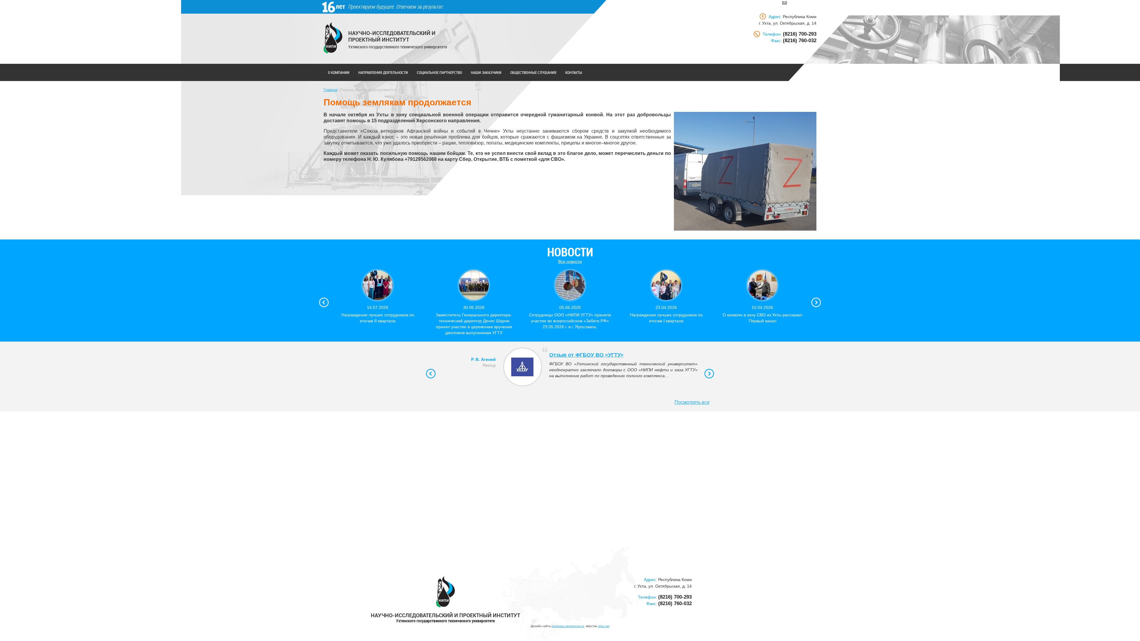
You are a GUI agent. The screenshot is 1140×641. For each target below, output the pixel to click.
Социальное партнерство (439, 72)
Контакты (573, 72)
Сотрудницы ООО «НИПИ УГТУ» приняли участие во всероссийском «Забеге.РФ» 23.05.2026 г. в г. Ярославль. (570, 320)
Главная (331, 90)
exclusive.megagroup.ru (568, 626)
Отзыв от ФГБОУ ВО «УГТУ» (586, 355)
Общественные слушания (533, 72)
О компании (338, 72)
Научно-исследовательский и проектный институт (392, 36)
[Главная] (333, 37)
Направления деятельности (383, 72)
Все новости (570, 261)
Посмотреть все (692, 402)
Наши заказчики (486, 72)
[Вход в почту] (784, 2)
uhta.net (603, 626)
